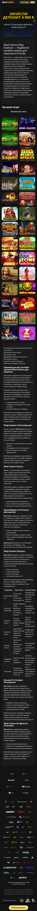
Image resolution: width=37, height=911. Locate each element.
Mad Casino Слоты (10, 355)
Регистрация (24, 2)
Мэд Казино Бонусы (10, 359)
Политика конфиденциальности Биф (18, 882)
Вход (32, 2)
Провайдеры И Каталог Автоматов (15, 357)
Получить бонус (18, 908)
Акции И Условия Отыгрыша (13, 361)
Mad (8, 2)
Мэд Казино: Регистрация (12, 352)
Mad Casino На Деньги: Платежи (14, 363)
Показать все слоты (18, 112)
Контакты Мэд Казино (18, 884)
